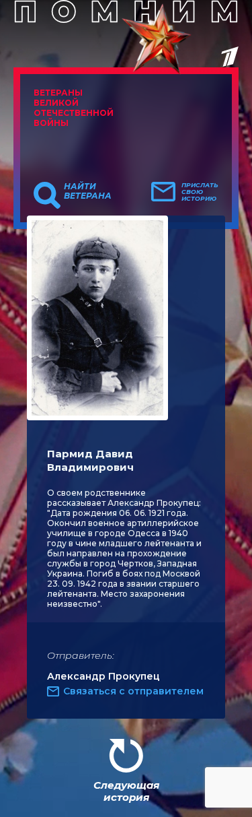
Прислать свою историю (199, 192)
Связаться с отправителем (133, 691)
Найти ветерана (88, 191)
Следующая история (126, 791)
